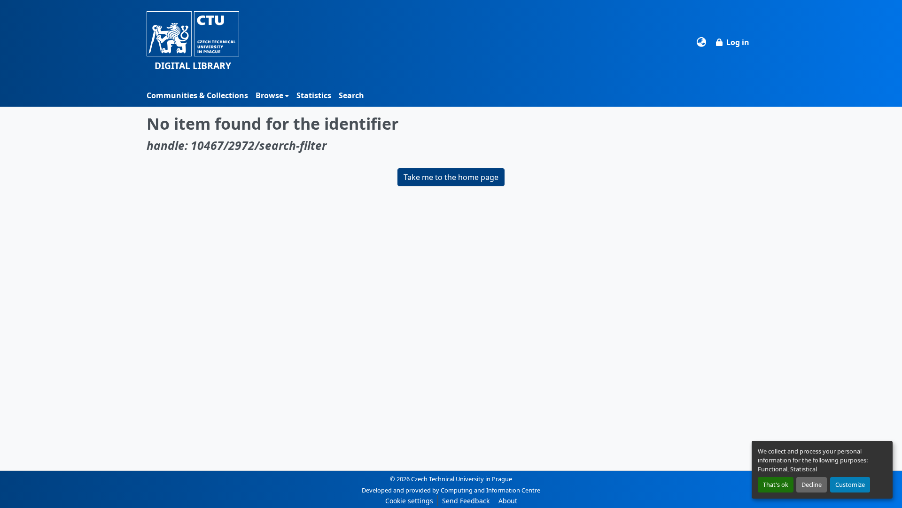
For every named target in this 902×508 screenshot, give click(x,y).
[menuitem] (272, 95)
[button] (193, 42)
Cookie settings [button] (409, 500)
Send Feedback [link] (466, 500)
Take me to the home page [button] (451, 177)
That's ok (775, 484)
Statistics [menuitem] (313, 95)
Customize (850, 484)
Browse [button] (269, 95)
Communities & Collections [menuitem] (197, 95)
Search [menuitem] (351, 95)
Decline (811, 484)
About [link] (507, 500)
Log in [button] (737, 42)
